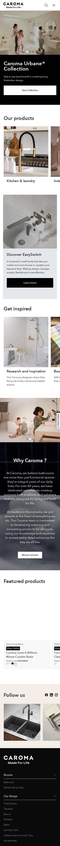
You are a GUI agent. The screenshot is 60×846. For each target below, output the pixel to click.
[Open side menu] (54, 5)
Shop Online (13, 648)
